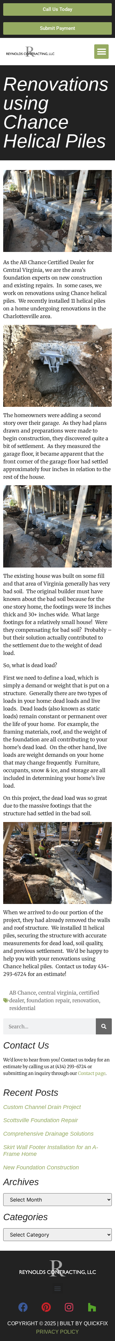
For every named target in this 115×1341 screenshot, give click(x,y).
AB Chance (22, 992)
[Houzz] (92, 1307)
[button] (101, 51)
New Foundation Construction (41, 1167)
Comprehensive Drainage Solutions (48, 1134)
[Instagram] (69, 1307)
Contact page (91, 1073)
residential (22, 1008)
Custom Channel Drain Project (42, 1107)
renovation (85, 1000)
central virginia (57, 992)
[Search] (104, 1026)
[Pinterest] (46, 1307)
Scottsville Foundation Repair (40, 1120)
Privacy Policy (57, 1332)
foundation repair (48, 1000)
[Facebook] (23, 1307)
